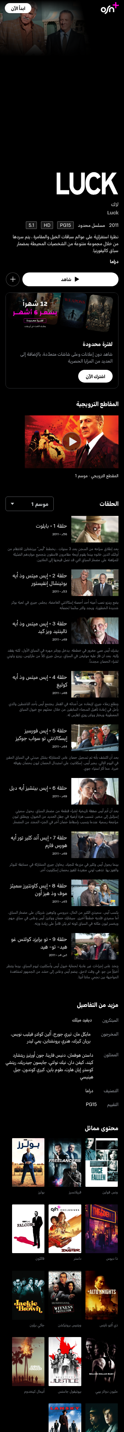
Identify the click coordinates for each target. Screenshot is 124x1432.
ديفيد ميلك (82, 1019)
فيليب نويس (22, 1033)
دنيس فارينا (56, 1054)
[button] (18, 8)
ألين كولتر (43, 1033)
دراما (114, 261)
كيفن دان (76, 1062)
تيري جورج (62, 1033)
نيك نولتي (57, 1062)
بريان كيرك (81, 1040)
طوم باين (55, 1069)
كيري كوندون (34, 1069)
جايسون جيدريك (32, 1062)
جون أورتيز (35, 1054)
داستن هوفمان (80, 1054)
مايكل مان (82, 1033)
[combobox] (30, 504)
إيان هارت (73, 1069)
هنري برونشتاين (56, 1040)
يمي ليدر (34, 1040)
